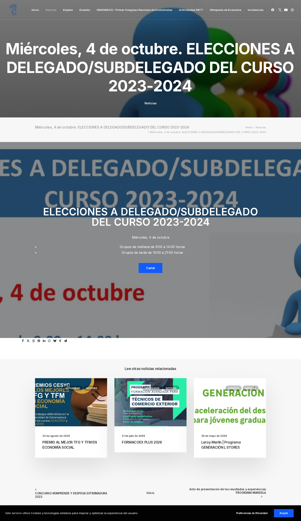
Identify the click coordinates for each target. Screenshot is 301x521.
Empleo (68, 9)
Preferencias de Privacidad (252, 513)
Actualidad (73, 388)
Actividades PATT (191, 9)
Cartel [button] (150, 268)
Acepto (284, 513)
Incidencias (256, 9)
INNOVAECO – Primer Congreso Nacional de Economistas (134, 9)
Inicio (35, 9)
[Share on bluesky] (54, 340)
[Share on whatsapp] (49, 340)
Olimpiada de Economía (225, 9)
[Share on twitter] (28, 340)
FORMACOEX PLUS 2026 (142, 442)
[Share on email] (65, 340)
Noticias (51, 9)
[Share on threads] (33, 340)
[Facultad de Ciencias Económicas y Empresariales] (13, 10)
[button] (273, 10)
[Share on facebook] (22, 340)
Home (249, 127)
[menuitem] (35, 10)
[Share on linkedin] (44, 340)
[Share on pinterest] (38, 340)
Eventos (84, 9)
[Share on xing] (60, 340)
